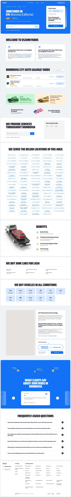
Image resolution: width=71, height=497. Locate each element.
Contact (37, 2)
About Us (42, 2)
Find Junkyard (31, 2)
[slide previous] (13, 398)
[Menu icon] (67, 2)
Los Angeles (19, 6)
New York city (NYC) (59, 466)
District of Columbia (39, 470)
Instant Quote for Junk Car (47, 56)
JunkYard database (28, 56)
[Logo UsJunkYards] (5, 463)
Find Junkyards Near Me (18, 466)
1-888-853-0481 (41, 57)
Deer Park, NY (48, 472)
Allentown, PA (27, 468)
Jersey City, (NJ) (27, 475)
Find (36, 26)
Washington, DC (27, 472)
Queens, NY (58, 475)
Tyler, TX (57, 468)
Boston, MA (27, 470)
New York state (48, 466)
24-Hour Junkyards (49, 480)
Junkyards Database (9, 6)
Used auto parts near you (50, 483)
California (14, 6)
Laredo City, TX (58, 472)
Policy (15, 494)
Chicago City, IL (48, 475)
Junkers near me (20, 56)
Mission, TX (48, 468)
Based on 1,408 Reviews (16, 19)
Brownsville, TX (38, 468)
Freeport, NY (48, 470)
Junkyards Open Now (39, 480)
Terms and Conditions (31, 493)
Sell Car (60, 76)
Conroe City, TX (38, 475)
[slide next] (57, 398)
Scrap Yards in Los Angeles (52, 335)
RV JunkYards (27, 483)
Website (52, 76)
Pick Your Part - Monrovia (15, 75)
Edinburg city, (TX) (28, 466)
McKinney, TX (58, 470)
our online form (50, 331)
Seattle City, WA (38, 466)
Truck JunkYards (38, 483)
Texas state (37, 472)
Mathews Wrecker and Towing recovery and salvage (15, 82)
